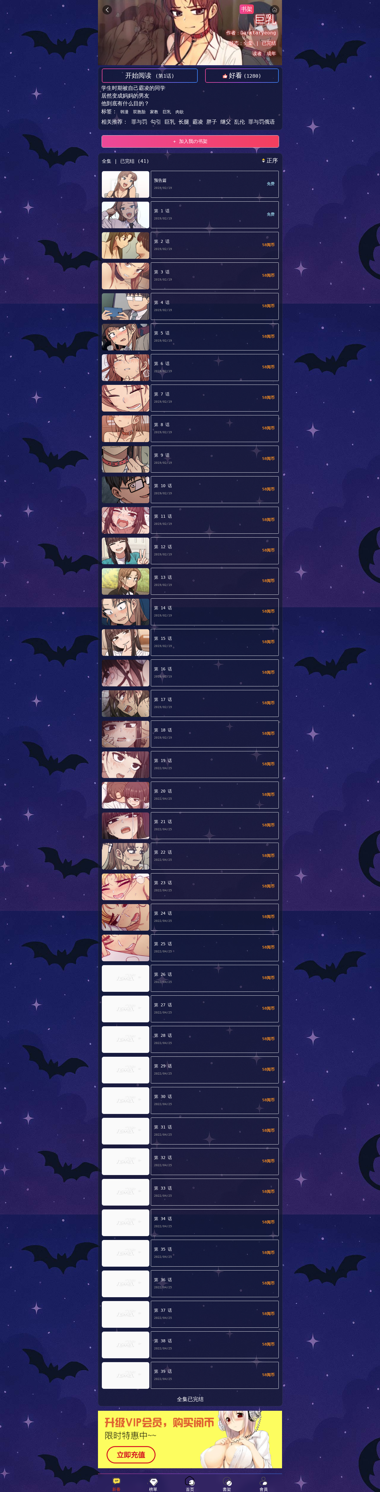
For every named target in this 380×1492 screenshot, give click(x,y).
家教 (154, 111)
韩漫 (124, 111)
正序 (272, 161)
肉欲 (179, 111)
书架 (246, 9)
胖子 (213, 122)
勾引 (157, 122)
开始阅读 (149, 75)
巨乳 (167, 111)
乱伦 (241, 122)
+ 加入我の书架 (190, 141)
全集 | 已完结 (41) (125, 161)
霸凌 (199, 122)
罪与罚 (139, 122)
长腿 (185, 122)
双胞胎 (139, 111)
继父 (227, 122)
